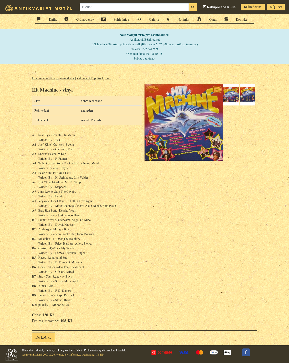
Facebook (246, 352)
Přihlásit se (254, 7)
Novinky (184, 19)
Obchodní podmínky (33, 350)
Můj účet (276, 7)
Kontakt (241, 19)
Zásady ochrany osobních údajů (64, 350)
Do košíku (43, 337)
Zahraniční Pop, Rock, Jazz (94, 78)
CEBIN (100, 354)
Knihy (53, 19)
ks (221, 7)
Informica (74, 354)
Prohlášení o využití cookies (99, 350)
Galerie (154, 19)
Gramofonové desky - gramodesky (53, 78)
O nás (213, 19)
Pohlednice (121, 19)
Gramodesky (85, 19)
